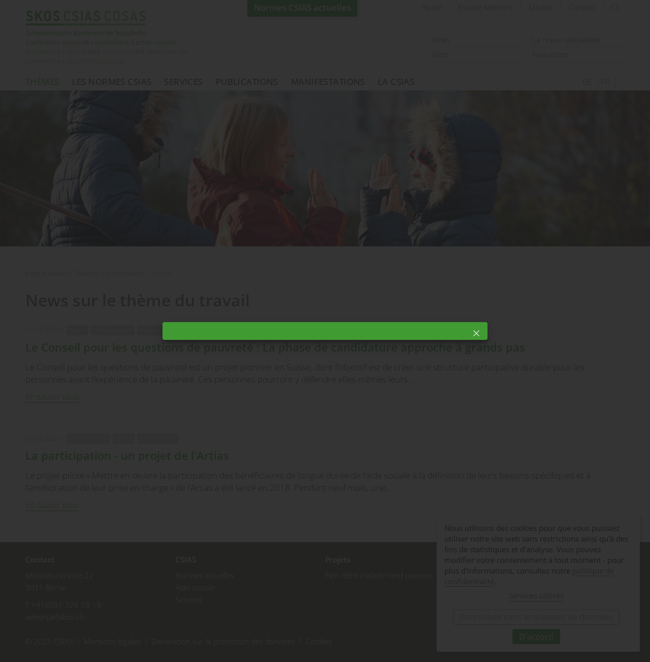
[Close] (476, 333)
